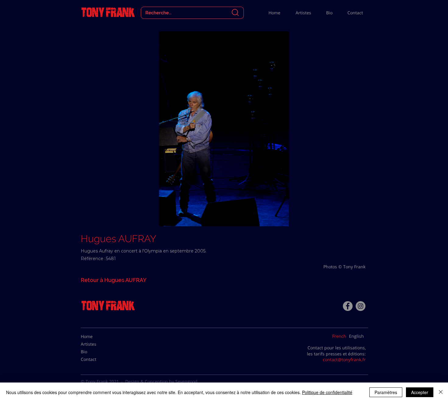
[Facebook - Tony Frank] (348, 306)
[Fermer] (440, 392)
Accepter (419, 392)
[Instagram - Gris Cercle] (360, 306)
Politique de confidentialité (327, 392)
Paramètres (386, 392)
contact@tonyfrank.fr (344, 359)
